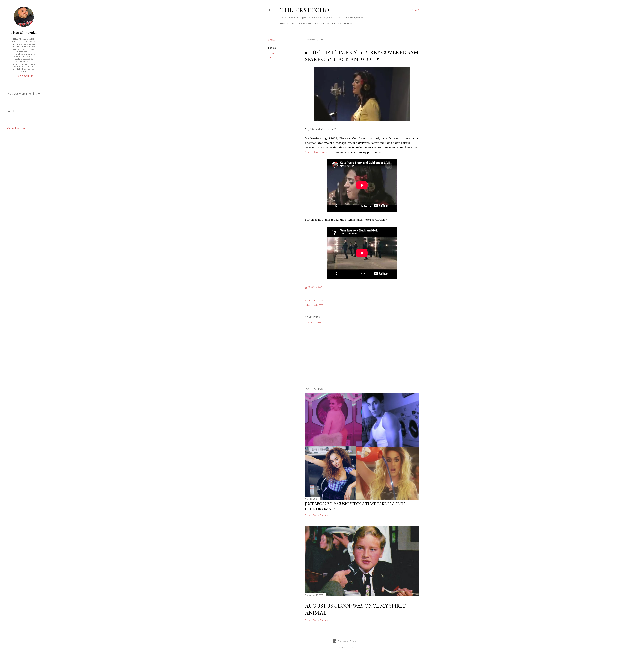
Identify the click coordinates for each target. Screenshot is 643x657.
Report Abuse (16, 128)
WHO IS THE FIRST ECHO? (336, 23)
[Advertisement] (362, 355)
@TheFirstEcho (314, 287)
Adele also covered (317, 152)
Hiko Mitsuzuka (24, 32)
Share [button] (271, 39)
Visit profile (24, 76)
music (271, 53)
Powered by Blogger (348, 641)
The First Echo (304, 10)
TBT (270, 57)
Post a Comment (314, 322)
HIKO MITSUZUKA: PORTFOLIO (299, 23)
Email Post (318, 300)
